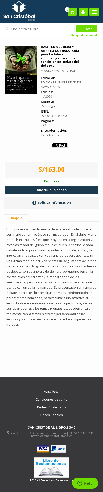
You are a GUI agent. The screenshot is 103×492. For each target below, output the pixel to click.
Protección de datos (51, 407)
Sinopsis (16, 218)
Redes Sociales (51, 415)
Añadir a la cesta (52, 189)
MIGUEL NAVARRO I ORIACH (58, 70)
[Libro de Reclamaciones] (51, 467)
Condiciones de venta (51, 399)
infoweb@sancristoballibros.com (51, 436)
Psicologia (48, 106)
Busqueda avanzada (84, 35)
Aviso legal (51, 391)
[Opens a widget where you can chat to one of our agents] (85, 484)
